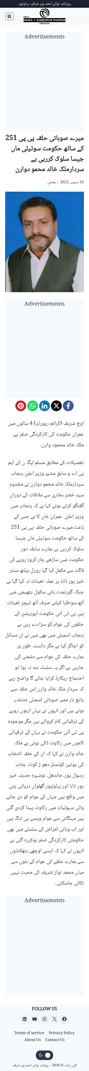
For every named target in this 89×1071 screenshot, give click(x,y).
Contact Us (55, 1040)
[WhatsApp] (32, 405)
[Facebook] (68, 405)
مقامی (51, 182)
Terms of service (29, 1033)
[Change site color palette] (44, 1055)
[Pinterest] (20, 405)
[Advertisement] (44, 87)
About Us (32, 1040)
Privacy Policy (62, 1033)
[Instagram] (44, 1019)
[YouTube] (34, 1019)
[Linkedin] (24, 1019)
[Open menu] (9, 16)
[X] (56, 405)
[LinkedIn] (44, 405)
